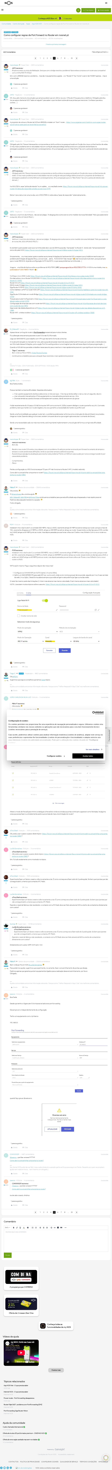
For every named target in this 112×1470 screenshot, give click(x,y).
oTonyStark (14, 830)
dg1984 (12, 380)
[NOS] (8, 3)
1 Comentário (7, 1430)
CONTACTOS (13, 1462)
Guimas (12, 924)
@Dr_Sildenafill (15, 497)
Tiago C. (13, 673)
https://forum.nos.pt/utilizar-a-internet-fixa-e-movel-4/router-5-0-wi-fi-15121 (47, 283)
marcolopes (14, 65)
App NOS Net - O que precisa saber (16, 1385)
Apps (28, 24)
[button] (2, 10)
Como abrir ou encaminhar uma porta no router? (27, 1160)
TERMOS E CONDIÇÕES (88, 1462)
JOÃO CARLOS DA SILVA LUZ (20, 697)
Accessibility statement (66, 1454)
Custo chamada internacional (13, 1427)
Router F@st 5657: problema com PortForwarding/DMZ (23, 1404)
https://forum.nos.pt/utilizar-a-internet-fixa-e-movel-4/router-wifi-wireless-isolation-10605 (62, 313)
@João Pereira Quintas (39, 353)
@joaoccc (13, 1157)
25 (72, 58)
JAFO (12, 95)
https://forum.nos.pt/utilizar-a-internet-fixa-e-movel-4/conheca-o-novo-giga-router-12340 (62, 276)
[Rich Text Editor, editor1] (56, 1241)
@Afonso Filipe (34, 497)
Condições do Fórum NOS (47, 1454)
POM (12, 524)
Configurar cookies (54, 756)
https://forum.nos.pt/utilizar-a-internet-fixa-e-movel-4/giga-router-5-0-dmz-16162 (53, 287)
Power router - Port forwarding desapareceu (19, 1398)
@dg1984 (24, 497)
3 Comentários (8, 1436)
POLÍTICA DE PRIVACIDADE (30, 1462)
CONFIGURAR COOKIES (49, 1462)
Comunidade (6, 24)
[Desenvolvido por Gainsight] (56, 1450)
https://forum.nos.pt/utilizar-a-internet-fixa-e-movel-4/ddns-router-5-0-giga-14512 (54, 250)
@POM (15, 677)
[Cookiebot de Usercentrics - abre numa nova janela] (94, 712)
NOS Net (7, 1388)
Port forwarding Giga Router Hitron (16, 1411)
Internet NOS (8, 1394)
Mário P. (12, 487)
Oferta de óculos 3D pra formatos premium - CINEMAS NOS (24, 1433)
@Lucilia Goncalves (35, 965)
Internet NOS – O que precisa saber (16, 1392)
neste (43, 680)
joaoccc (12, 994)
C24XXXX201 (14, 1154)
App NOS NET (37, 24)
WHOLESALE (103, 1462)
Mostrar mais (56, 1370)
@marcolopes (16, 494)
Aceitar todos (88, 756)
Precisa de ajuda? (109, 735)
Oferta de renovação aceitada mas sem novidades (20, 1439)
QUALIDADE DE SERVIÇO (69, 1462)
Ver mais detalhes (92, 749)
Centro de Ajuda (18, 24)
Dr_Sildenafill (14, 329)
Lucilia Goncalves (16, 848)
